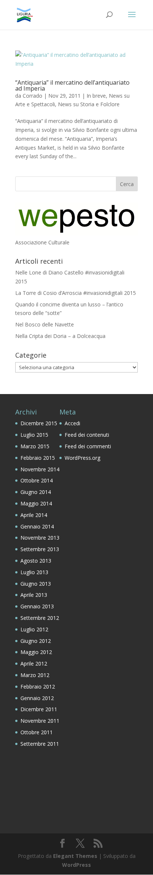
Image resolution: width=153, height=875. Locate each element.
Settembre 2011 (39, 743)
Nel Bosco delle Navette (44, 324)
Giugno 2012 (35, 640)
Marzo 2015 (34, 446)
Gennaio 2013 (37, 606)
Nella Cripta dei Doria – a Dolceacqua (60, 335)
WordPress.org (82, 457)
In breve (96, 95)
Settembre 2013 (39, 549)
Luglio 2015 (34, 434)
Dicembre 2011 (38, 709)
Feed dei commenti (88, 446)
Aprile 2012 (33, 663)
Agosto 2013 (35, 560)
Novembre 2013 (39, 537)
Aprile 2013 (33, 594)
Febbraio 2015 (37, 457)
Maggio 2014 (36, 503)
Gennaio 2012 (37, 698)
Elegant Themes (75, 855)
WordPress (76, 864)
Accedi (72, 423)
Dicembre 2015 (38, 423)
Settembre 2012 (39, 617)
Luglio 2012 (34, 629)
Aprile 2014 (33, 514)
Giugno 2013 (35, 583)
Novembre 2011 (39, 720)
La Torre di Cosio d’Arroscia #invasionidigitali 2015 (75, 292)
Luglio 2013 (34, 572)
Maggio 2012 (36, 652)
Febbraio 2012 (37, 686)
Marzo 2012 (34, 675)
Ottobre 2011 (36, 732)
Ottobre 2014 (36, 480)
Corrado (32, 95)
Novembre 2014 (39, 469)
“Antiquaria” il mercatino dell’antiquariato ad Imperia (72, 85)
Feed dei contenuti (87, 434)
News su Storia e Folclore (89, 104)
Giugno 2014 (35, 491)
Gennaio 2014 (37, 526)
